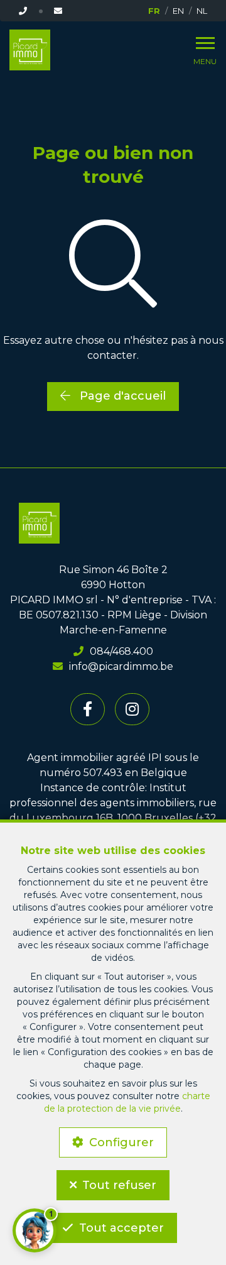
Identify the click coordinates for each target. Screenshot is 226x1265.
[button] (34, 1230)
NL (201, 11)
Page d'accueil (121, 396)
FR (154, 11)
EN (178, 11)
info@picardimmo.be (121, 666)
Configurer (121, 1142)
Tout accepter (121, 1228)
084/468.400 (121, 651)
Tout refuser (119, 1185)
